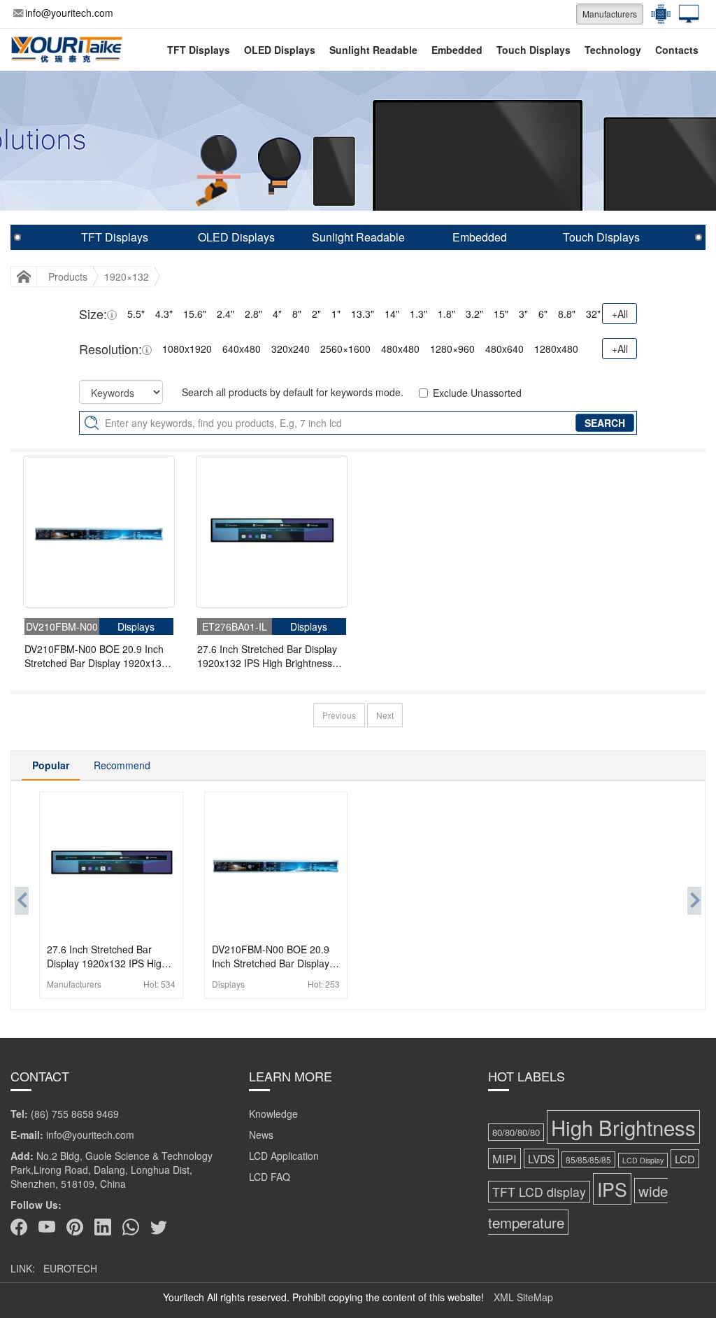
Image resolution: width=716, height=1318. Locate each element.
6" (542, 314)
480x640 (504, 349)
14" (392, 314)
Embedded (456, 50)
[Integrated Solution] (685, 13)
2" (316, 314)
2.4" (225, 314)
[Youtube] (46, 1227)
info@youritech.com (69, 13)
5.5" (136, 314)
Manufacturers (609, 14)
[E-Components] (657, 13)
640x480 (241, 349)
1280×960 (452, 349)
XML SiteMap (523, 1297)
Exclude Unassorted (477, 393)
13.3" (362, 314)
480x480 (400, 349)
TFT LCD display (539, 1191)
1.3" (418, 314)
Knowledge (273, 1114)
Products (67, 276)
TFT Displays (198, 50)
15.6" (194, 314)
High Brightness (623, 1127)
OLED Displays (279, 50)
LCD (685, 1158)
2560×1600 (345, 349)
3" (523, 314)
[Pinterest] (74, 1227)
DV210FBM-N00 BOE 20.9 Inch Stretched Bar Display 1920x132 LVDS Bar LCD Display (95, 656)
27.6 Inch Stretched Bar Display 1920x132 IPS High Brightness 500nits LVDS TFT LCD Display (267, 656)
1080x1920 (187, 349)
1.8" (446, 314)
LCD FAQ (269, 1177)
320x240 (290, 349)
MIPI (504, 1158)
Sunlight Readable (373, 50)
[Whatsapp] (130, 1227)
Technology (613, 50)
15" (501, 314)
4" (277, 314)
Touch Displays (533, 50)
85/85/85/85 (588, 1159)
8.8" (566, 314)
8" (296, 314)
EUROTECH (70, 1268)
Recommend (122, 765)
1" (336, 314)
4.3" (164, 314)
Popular (50, 765)
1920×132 (126, 276)
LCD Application (284, 1156)
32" (593, 314)
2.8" (253, 314)
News (261, 1135)
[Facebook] (18, 1227)
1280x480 (556, 349)
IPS (612, 1189)
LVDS (541, 1158)
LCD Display (643, 1160)
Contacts (677, 50)
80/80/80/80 (516, 1132)
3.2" (474, 314)
